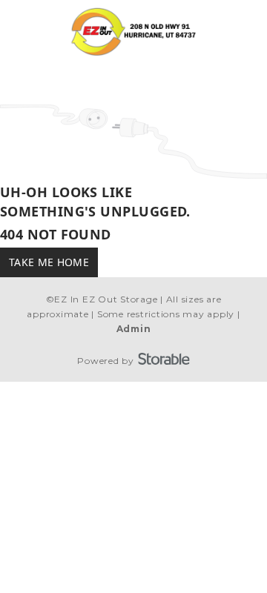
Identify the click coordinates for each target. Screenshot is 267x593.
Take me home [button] (49, 262)
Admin (133, 328)
